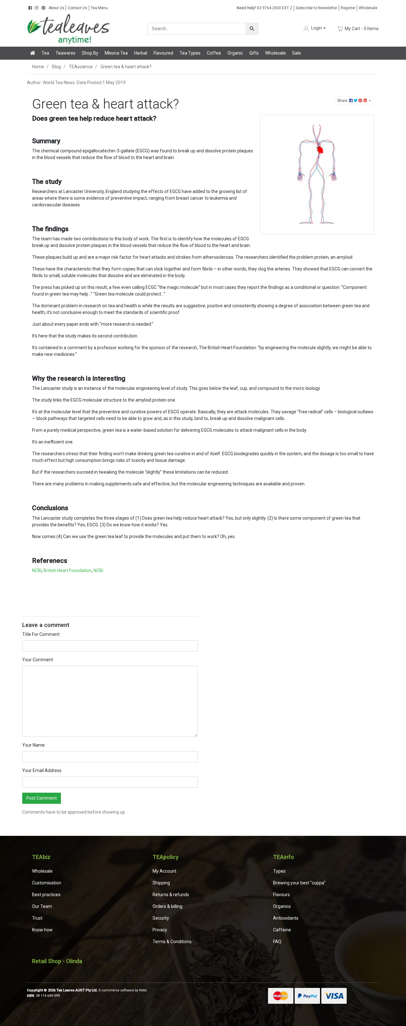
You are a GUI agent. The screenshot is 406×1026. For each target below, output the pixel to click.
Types (279, 871)
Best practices (46, 894)
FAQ (277, 941)
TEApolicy (166, 857)
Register (348, 8)
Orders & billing (167, 906)
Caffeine (282, 929)
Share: (343, 100)
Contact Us (77, 8)
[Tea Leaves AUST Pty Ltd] (70, 28)
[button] (314, 28)
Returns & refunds (171, 894)
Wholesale (368, 8)
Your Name (33, 745)
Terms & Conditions (172, 941)
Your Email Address (42, 770)
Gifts (254, 53)
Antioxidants (285, 918)
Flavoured (163, 53)
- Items (362, 28)
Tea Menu (99, 8)
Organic (235, 53)
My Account (164, 871)
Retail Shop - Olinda (57, 961)
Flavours (281, 894)
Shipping (161, 882)
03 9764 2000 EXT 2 (264, 8)
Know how (42, 929)
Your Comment (37, 659)
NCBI (37, 570)
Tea (45, 53)
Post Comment (41, 798)
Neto (143, 990)
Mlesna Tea (116, 53)
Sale (296, 53)
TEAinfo (283, 857)
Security (161, 918)
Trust (37, 918)
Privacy (160, 929)
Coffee (214, 53)
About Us (56, 8)
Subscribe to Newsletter (316, 8)
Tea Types (190, 53)
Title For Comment (41, 634)
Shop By (90, 53)
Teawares (65, 53)
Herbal (140, 53)
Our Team (42, 906)
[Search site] (252, 28)
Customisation (46, 882)
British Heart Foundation (67, 570)
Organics (282, 906)
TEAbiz (41, 857)
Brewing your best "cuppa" (299, 882)
